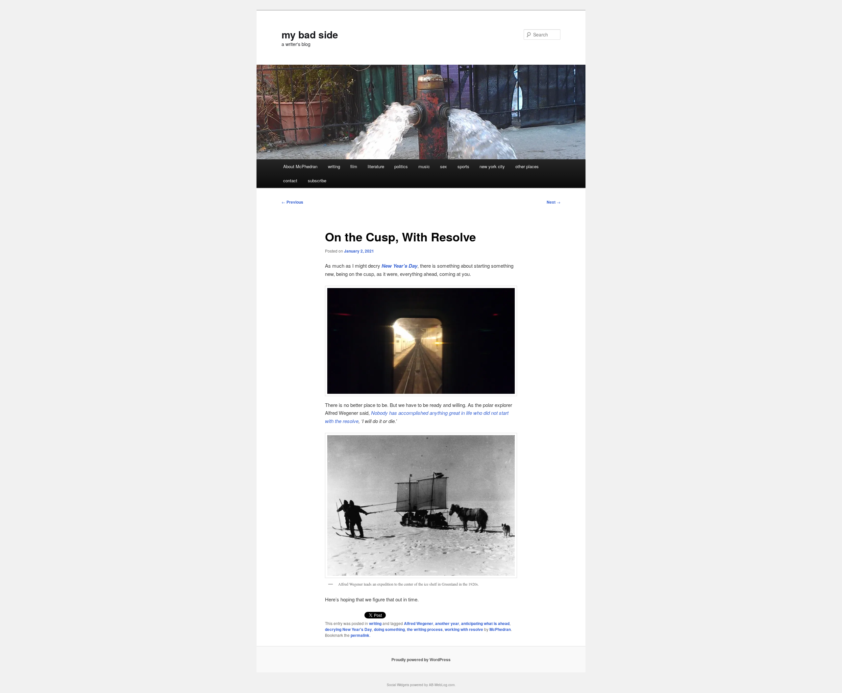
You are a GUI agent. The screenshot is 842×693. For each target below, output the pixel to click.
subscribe (317, 180)
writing (334, 166)
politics (401, 166)
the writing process (425, 629)
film (353, 166)
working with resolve (464, 629)
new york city (492, 166)
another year (447, 623)
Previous (292, 202)
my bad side (310, 34)
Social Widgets (398, 684)
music (424, 166)
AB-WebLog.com (442, 684)
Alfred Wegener (418, 623)
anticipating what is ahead (485, 623)
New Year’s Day (399, 265)
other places (527, 166)
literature (376, 166)
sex (443, 166)
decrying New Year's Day (348, 629)
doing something (389, 629)
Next (553, 202)
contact (290, 180)
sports (463, 166)
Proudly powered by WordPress (421, 659)
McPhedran (500, 629)
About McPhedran (300, 166)
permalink (360, 635)
